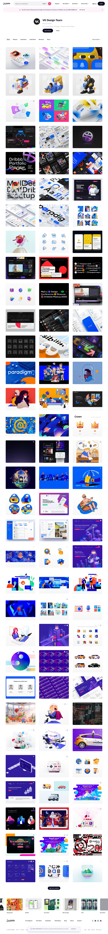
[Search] (49, 3)
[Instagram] (98, 920)
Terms (17, 929)
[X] (92, 920)
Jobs (85, 929)
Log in (101, 3)
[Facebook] (95, 920)
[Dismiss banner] (79, 927)
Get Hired (74, 3)
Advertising (58, 920)
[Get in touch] (26, 66)
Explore (57, 3)
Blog (65, 920)
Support (79, 920)
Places (93, 929)
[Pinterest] (100, 920)
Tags (89, 929)
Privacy (22, 929)
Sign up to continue (54, 888)
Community (84, 3)
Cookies (27, 929)
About (72, 920)
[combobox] (27, 4)
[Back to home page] (6, 4)
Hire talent (39, 920)
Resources (98, 929)
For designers (28, 920)
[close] (102, 10)
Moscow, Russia (47, 23)
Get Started (82, 9)
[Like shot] (32, 66)
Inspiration (48, 920)
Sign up (94, 3)
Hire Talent (65, 3)
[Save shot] (29, 66)
